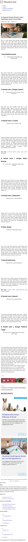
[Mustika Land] (8, 1)
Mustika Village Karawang (9, 509)
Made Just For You (7, 10)
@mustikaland (6, 523)
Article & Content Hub (8, 8)
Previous (13, 388)
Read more (22, 434)
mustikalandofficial (7, 516)
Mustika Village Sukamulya (9, 507)
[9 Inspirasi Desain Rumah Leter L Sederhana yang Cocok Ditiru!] (14, 30)
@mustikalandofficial (7, 520)
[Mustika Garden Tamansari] (14, 380)
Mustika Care (6, 530)
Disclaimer (5, 537)
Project (4, 7)
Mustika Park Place (7, 505)
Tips (16, 21)
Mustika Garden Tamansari (9, 504)
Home (4, 5)
